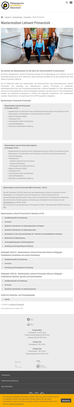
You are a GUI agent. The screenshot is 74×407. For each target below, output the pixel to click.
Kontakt (7, 299)
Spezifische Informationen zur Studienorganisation (20, 230)
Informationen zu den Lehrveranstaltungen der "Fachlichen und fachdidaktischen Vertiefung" (33, 234)
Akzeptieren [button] (66, 400)
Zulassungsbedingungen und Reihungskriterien (19, 242)
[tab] (37, 218)
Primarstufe (27, 17)
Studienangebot (17, 17)
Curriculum (8, 222)
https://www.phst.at (19, 6)
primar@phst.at (8, 202)
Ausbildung (7, 17)
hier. (4, 207)
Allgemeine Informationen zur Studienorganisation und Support (24, 226)
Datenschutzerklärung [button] (16, 404)
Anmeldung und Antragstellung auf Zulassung (19, 246)
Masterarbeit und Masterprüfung (15, 238)
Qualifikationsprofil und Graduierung (16, 218)
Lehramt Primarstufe (17, 304)
